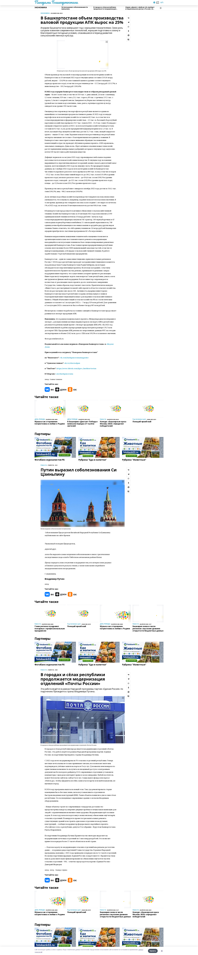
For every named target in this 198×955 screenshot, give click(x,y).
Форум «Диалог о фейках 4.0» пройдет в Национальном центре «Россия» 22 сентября (139, 8)
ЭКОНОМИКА (41, 7)
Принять (153, 951)
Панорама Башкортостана (56, 2)
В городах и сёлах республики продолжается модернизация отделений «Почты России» (104, 8)
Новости (44, 465)
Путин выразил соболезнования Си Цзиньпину (74, 8)
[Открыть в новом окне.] (49, 389)
